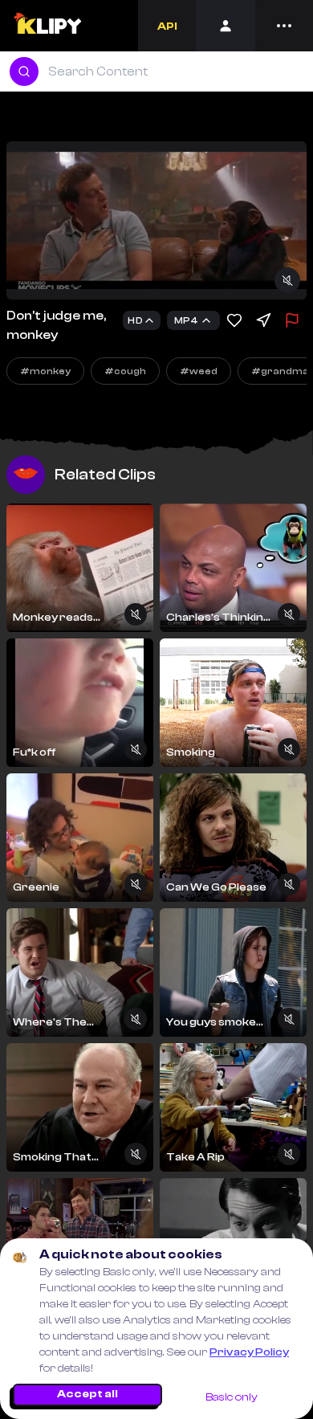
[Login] (225, 25)
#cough (125, 371)
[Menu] (284, 25)
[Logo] (47, 26)
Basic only (231, 1397)
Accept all (87, 1394)
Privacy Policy (249, 1352)
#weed (198, 371)
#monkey (45, 371)
